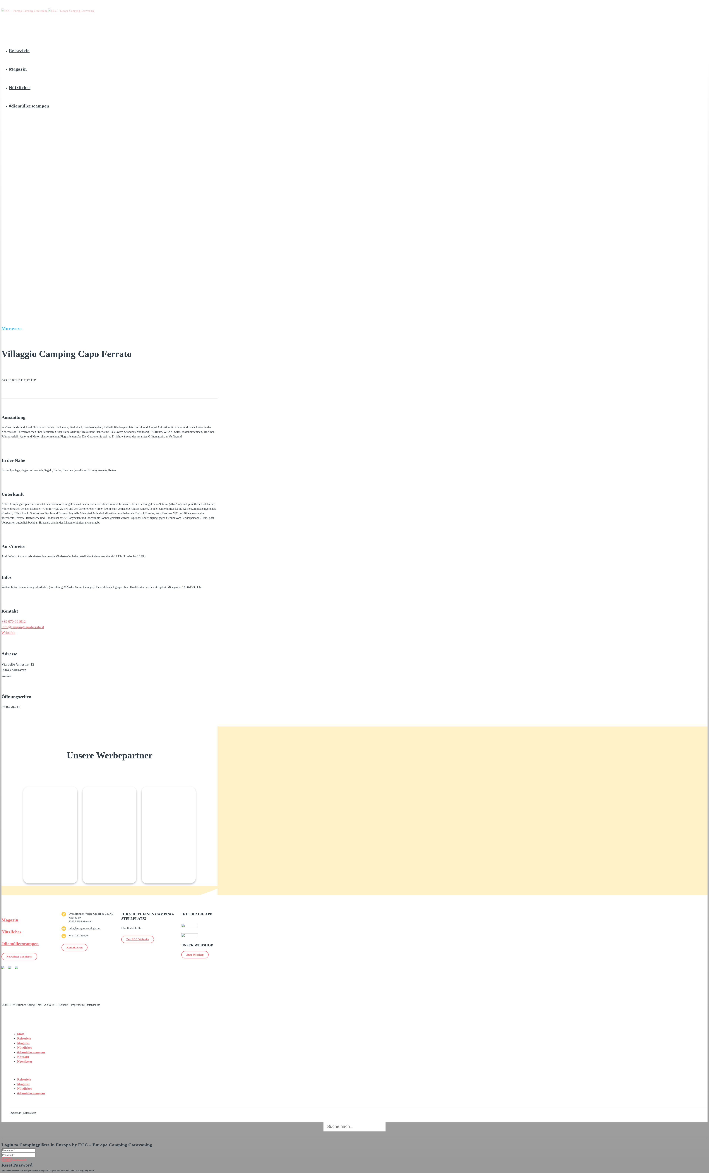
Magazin (9, 920)
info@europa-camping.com (84, 928)
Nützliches (11, 931)
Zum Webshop (195, 954)
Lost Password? (20, 1160)
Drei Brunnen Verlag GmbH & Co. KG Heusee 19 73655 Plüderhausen (91, 917)
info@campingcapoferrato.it (22, 627)
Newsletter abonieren (19, 956)
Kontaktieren (74, 947)
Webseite (8, 632)
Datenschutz (93, 1004)
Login (6, 1159)
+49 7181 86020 (78, 935)
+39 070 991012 (13, 621)
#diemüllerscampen (20, 943)
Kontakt (63, 1004)
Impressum (77, 1004)
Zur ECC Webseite (137, 939)
